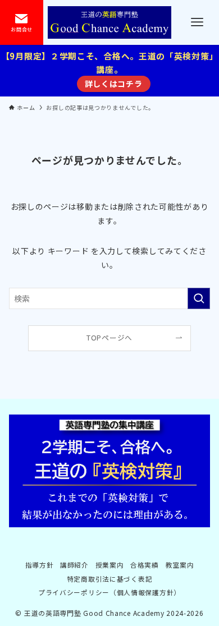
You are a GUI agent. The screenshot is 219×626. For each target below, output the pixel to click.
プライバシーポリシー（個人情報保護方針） (109, 592)
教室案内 (180, 564)
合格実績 (144, 564)
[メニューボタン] (197, 22)
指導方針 (39, 564)
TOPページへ (109, 337)
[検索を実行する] (199, 298)
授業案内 (109, 564)
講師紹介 (74, 564)
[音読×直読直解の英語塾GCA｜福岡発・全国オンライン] (109, 22)
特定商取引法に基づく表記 (109, 578)
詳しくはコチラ (114, 83)
